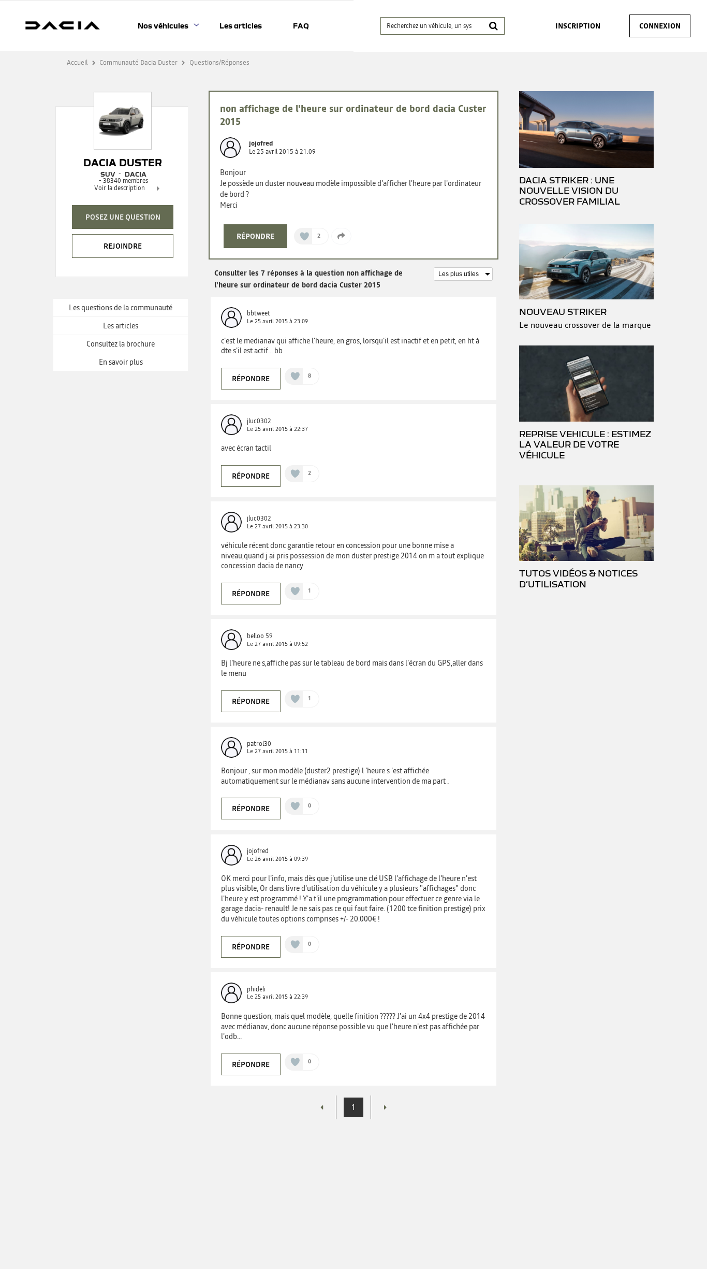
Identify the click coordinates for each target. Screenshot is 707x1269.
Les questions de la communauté (120, 307)
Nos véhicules (163, 26)
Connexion (660, 26)
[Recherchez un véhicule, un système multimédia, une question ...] (493, 26)
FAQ (301, 26)
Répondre (255, 236)
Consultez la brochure (120, 344)
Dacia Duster (122, 162)
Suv (107, 174)
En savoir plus (121, 362)
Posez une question (122, 217)
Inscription (577, 26)
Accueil (77, 62)
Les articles (240, 26)
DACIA (135, 174)
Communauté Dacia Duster (138, 62)
